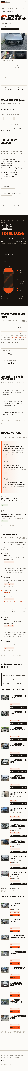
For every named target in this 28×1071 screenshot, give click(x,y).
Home (12, 1)
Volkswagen (9, 1057)
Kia (7, 1055)
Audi (22, 1055)
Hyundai (3, 1055)
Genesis (3, 1057)
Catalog (16, 1)
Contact (22, 1)
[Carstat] (5, 2)
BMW (19, 1055)
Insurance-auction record (9, 8)
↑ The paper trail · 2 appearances (12, 683)
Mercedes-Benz (13, 1055)
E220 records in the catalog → (10, 888)
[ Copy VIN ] (14, 124)
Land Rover (16, 1057)
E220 (7, 10)
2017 (12, 10)
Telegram (20, 1067)
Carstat (3, 1060)
